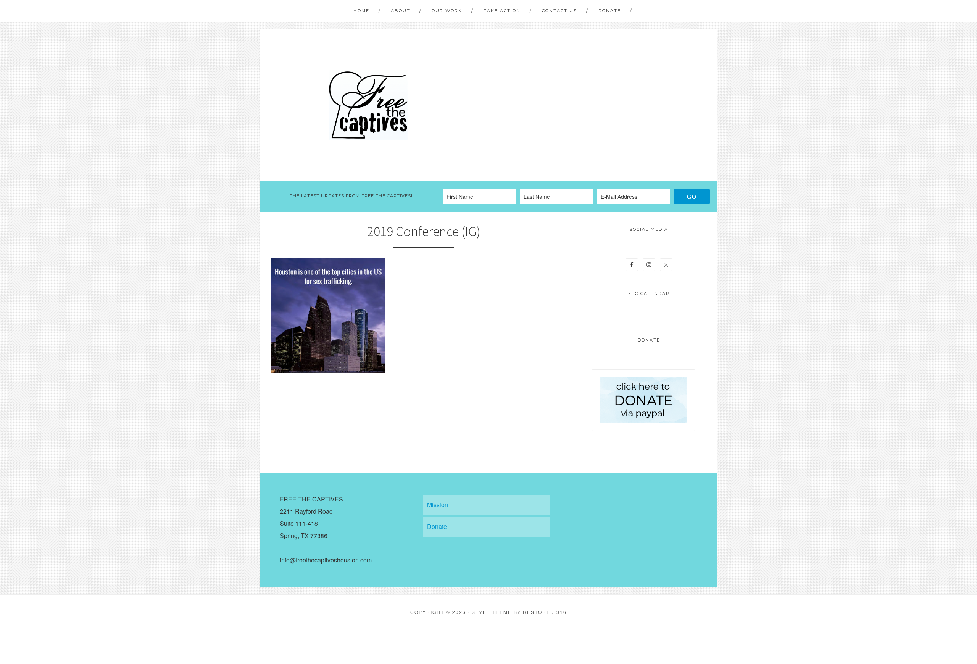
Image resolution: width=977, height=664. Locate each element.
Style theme (492, 612)
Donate (437, 526)
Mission (437, 504)
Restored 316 (545, 612)
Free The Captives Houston (368, 105)
